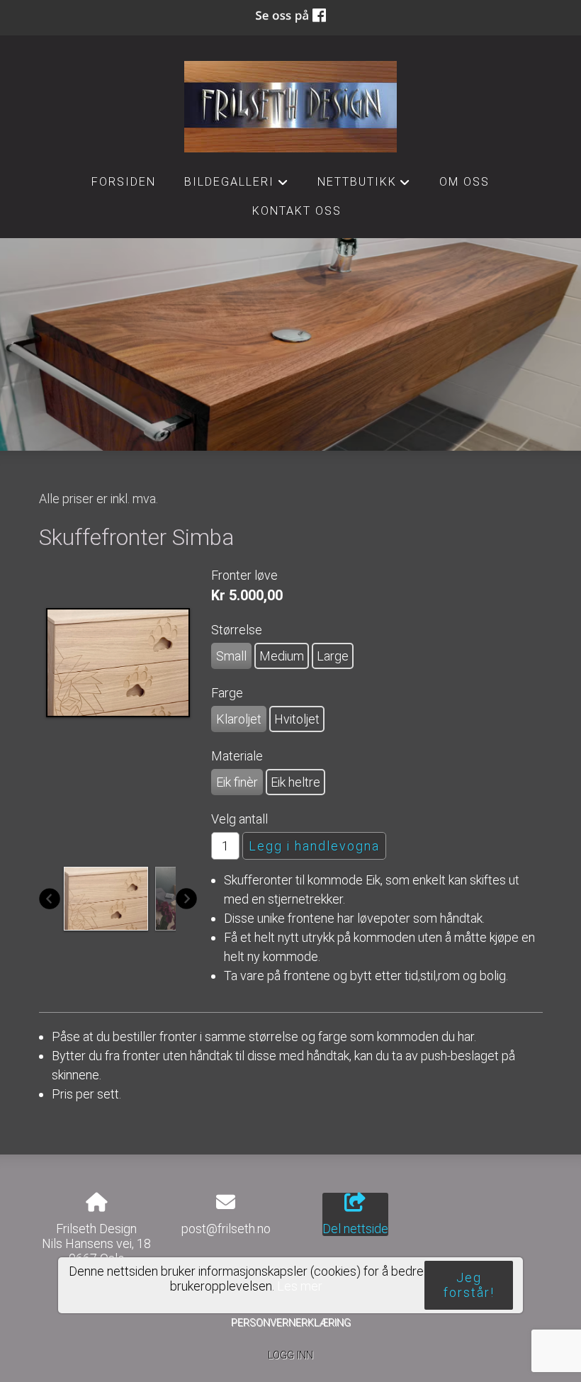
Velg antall (239, 818)
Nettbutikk (364, 185)
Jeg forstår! (469, 1285)
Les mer (299, 1286)
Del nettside (355, 1228)
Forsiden (123, 182)
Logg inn (290, 1355)
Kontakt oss (297, 211)
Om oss (464, 182)
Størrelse (236, 629)
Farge (227, 692)
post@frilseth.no (226, 1228)
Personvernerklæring (291, 1323)
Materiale (237, 755)
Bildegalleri (236, 185)
